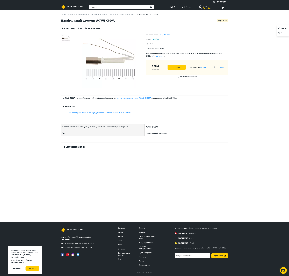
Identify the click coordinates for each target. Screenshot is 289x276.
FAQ (119, 259)
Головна (63, 14)
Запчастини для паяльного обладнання (103, 14)
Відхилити (17, 268)
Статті (176, 7)
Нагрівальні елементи (126, 14)
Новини (120, 236)
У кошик (176, 67)
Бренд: (148, 39)
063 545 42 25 (183, 243)
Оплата (142, 228)
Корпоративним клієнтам (188, 76)
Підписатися (218, 256)
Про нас (121, 232)
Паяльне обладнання (82, 14)
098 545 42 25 (183, 238)
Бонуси (141, 261)
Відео (120, 245)
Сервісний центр (145, 265)
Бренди (188, 7)
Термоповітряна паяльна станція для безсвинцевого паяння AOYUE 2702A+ (99, 113)
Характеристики (92, 28)
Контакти (121, 228)
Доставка (142, 232)
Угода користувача (146, 243)
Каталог (70, 14)
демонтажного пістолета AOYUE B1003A (134, 98)
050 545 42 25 (183, 233)
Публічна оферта (145, 253)
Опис (79, 28)
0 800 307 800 (183, 228)
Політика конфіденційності (145, 247)
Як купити (142, 257)
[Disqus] (144, 179)
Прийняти (32, 268)
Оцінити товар (165, 35)
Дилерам (121, 249)
